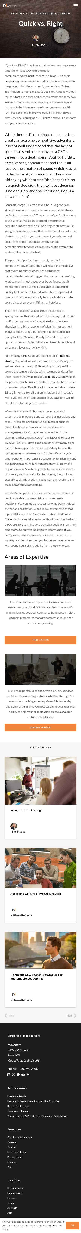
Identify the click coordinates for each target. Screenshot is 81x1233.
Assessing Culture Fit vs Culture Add (35, 893)
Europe (11, 1198)
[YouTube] (23, 1074)
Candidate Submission (19, 1137)
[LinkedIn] (8, 1074)
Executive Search (16, 1096)
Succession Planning (18, 1111)
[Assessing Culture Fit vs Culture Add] (40, 868)
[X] (13, 1074)
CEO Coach (12, 519)
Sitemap (11, 1161)
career (25, 355)
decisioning (12, 81)
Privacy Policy (15, 1157)
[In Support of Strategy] (40, 781)
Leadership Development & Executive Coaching (33, 1101)
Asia (9, 1212)
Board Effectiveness (18, 1106)
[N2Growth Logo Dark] (9, 6)
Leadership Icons (16, 1151)
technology (50, 376)
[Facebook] (18, 1074)
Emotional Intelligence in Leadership (42, 13)
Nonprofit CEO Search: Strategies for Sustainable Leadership (36, 976)
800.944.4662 (30, 1068)
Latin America (14, 1193)
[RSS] (28, 1074)
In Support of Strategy (26, 810)
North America (15, 1188)
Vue (9, 1166)
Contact (11, 1147)
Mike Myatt (40, 44)
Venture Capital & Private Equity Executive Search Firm (37, 1115)
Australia (12, 1207)
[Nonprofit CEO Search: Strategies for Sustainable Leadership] (40, 950)
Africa (10, 1202)
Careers (11, 1142)
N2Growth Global (21, 915)
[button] (75, 5)
